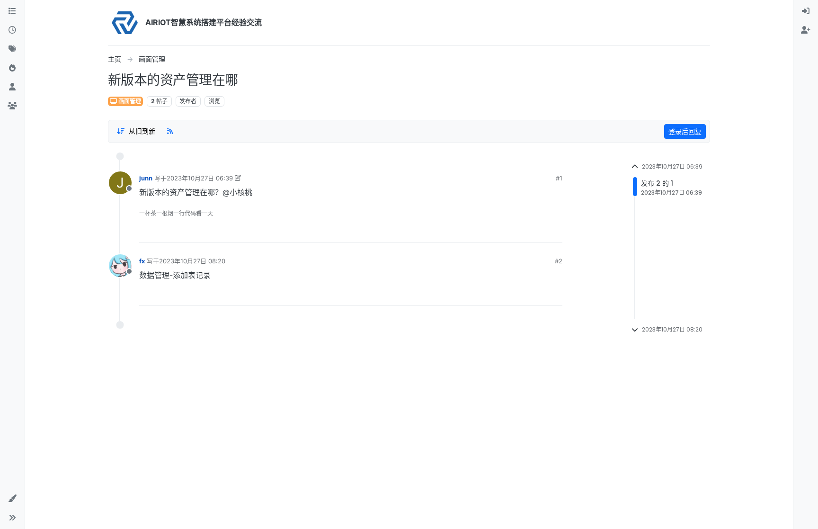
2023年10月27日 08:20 (192, 261)
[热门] (12, 68)
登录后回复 (685, 131)
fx (142, 261)
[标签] (12, 49)
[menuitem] (805, 11)
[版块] (12, 11)
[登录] (805, 11)
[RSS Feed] (170, 131)
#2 (558, 261)
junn (145, 178)
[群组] (12, 106)
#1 (559, 178)
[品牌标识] (125, 22)
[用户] (12, 87)
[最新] (12, 30)
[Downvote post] (555, 232)
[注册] (805, 30)
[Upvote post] (523, 232)
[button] (12, 498)
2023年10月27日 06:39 (200, 178)
